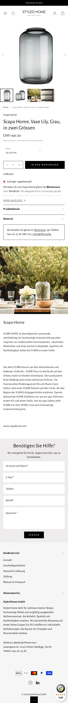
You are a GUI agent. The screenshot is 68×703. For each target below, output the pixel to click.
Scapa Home (10, 115)
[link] (55, 13)
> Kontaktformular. (41, 234)
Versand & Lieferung (14, 571)
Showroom (40, 230)
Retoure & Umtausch (14, 582)
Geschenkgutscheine (14, 565)
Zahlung (7, 576)
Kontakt (7, 560)
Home (5, 107)
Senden (34, 535)
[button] (5, 13)
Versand (19, 140)
